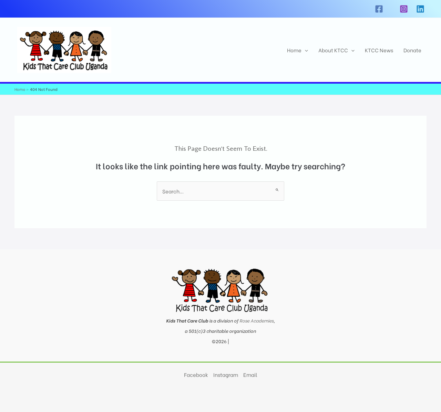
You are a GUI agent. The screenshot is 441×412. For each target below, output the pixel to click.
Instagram (225, 374)
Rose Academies (256, 320)
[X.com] (391, 9)
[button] (304, 49)
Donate (412, 50)
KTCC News (379, 50)
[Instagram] (404, 9)
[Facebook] (379, 9)
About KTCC (333, 50)
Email (250, 374)
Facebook (196, 374)
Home (294, 50)
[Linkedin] (420, 9)
